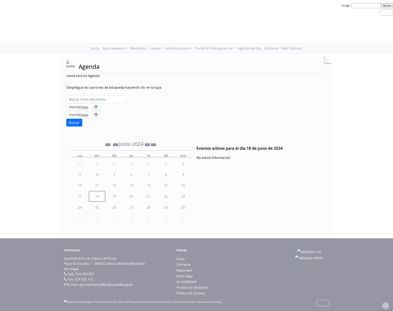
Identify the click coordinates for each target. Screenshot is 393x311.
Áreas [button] (155, 48)
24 (80, 207)
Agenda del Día (249, 48)
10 (80, 185)
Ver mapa (71, 269)
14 (148, 185)
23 (183, 196)
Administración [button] (177, 48)
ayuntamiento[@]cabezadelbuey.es (106, 284)
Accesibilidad (186, 281)
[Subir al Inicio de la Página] (385, 305)
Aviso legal (184, 276)
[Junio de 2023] (108, 144)
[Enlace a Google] (346, 5)
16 (183, 185)
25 (97, 207)
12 (114, 185)
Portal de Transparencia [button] (213, 48)
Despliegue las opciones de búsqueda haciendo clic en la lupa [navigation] (113, 87)
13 (131, 185)
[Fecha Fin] (83, 115)
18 (97, 196)
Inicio (95, 48)
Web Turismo (291, 48)
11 (97, 185)
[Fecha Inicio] (83, 107)
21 (148, 196)
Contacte (271, 48)
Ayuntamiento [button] (113, 48)
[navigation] (367, 5)
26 (114, 207)
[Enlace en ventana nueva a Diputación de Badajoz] (79, 302)
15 (166, 185)
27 (131, 207)
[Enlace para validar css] (309, 251)
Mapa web (184, 270)
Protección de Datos (192, 287)
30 (183, 207)
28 (148, 207)
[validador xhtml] (309, 257)
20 (131, 196)
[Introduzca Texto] (96, 99)
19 (114, 196)
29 (166, 207)
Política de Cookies (190, 293)
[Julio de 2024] (153, 144)
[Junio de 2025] (148, 144)
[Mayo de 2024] (116, 144)
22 (166, 196)
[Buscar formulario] (74, 123)
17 (80, 196)
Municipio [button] (137, 48)
